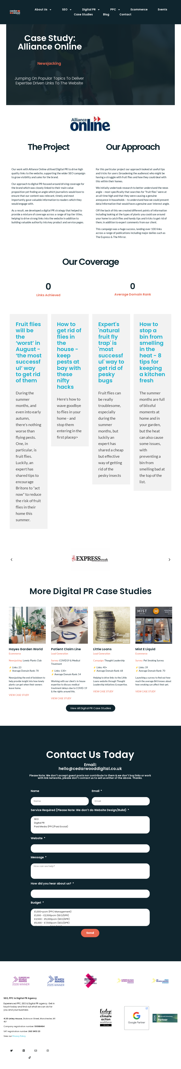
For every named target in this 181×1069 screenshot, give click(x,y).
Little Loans (102, 649)
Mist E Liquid (145, 649)
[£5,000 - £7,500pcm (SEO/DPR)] (90, 923)
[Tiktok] (29, 1057)
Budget (36, 903)
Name (35, 791)
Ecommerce (139, 9)
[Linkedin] (23, 1050)
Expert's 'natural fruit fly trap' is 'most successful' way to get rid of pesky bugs (111, 352)
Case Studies (83, 14)
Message (38, 857)
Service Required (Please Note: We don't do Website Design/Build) (79, 810)
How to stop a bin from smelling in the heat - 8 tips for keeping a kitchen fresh (152, 352)
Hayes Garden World (26, 649)
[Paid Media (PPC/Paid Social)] (90, 827)
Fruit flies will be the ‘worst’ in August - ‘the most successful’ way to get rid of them (29, 352)
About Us (41, 9)
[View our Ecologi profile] (106, 1017)
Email (96, 791)
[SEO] (90, 819)
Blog (106, 14)
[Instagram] (47, 1050)
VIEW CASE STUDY (19, 695)
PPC (113, 9)
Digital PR (89, 9)
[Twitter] (11, 1050)
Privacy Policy (19, 1036)
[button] (11, 559)
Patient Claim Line (66, 649)
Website (37, 838)
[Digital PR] (90, 823)
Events (162, 9)
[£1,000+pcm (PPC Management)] (90, 912)
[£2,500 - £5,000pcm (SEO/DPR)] (90, 919)
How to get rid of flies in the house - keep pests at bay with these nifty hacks (69, 355)
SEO (65, 9)
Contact (125, 14)
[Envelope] (35, 1050)
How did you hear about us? (51, 883)
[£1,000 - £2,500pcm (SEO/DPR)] (90, 915)
